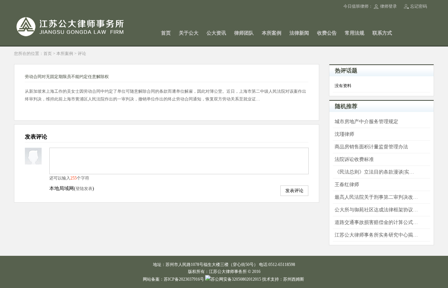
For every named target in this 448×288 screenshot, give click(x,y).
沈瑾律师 (344, 134)
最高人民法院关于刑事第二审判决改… (376, 197)
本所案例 (271, 33)
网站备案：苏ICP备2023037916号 (173, 279)
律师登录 (388, 6)
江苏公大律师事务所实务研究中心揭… (376, 235)
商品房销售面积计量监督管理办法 (371, 146)
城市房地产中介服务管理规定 (366, 121)
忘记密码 (418, 6)
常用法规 (354, 33)
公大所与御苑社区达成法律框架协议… (376, 209)
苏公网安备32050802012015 (236, 279)
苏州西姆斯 (293, 279)
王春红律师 (347, 184)
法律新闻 (299, 33)
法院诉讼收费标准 (354, 159)
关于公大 (188, 33)
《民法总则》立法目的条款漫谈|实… (374, 172)
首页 (166, 33)
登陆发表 (84, 188)
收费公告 (327, 33)
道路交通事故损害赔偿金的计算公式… (376, 222)
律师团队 (244, 33)
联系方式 (382, 33)
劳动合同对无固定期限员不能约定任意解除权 (67, 76)
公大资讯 (216, 33)
